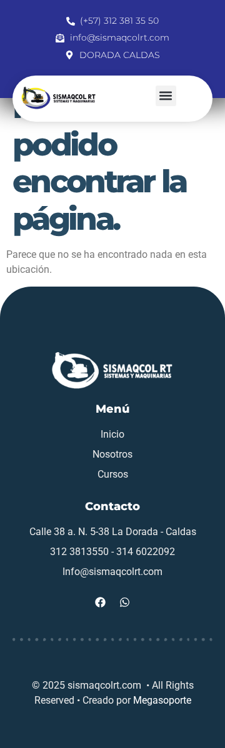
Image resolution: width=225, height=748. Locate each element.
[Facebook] (100, 602)
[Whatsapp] (125, 602)
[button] (166, 96)
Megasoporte (162, 700)
